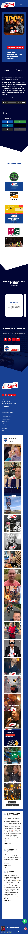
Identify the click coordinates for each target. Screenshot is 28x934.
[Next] (24, 305)
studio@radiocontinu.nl (7, 412)
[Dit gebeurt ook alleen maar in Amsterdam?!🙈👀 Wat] (12, 487)
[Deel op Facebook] (7, 121)
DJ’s (3, 423)
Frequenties (4, 418)
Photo (7, 841)
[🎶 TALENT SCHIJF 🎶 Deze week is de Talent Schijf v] (12, 577)
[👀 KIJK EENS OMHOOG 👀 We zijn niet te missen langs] (12, 505)
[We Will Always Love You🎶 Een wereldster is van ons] (12, 541)
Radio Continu (10, 813)
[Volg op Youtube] (9, 395)
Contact (4, 432)
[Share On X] (20, 125)
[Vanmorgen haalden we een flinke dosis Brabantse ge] (12, 595)
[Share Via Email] (7, 129)
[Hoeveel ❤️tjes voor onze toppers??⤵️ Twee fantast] (12, 791)
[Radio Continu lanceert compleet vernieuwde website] (12, 737)
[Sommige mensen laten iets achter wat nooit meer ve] (12, 523)
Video (7, 863)
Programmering (5, 421)
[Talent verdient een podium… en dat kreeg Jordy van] (12, 720)
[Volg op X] (18, 339)
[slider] (24, 102)
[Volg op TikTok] (14, 339)
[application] (14, 102)
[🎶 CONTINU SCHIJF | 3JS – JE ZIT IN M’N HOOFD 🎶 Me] (12, 666)
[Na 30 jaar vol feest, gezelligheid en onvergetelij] (12, 755)
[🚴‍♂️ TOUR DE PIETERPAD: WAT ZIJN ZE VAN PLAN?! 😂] (12, 452)
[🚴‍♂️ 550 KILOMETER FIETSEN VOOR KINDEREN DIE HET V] (12, 612)
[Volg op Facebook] (5, 339)
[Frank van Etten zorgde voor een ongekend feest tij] (12, 702)
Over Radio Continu (6, 416)
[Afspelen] (3, 102)
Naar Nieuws (8, 70)
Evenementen (5, 426)
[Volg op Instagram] (9, 339)
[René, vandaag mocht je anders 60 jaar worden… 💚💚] (12, 630)
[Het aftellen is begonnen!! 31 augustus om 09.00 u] (12, 684)
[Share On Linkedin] (7, 125)
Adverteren (4, 428)
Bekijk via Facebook (7, 843)
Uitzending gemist (6, 419)
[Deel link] (20, 129)
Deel (5, 845)
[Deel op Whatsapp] (20, 121)
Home (20, 70)
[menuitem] (2, 932)
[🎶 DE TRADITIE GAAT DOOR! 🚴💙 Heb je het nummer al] (12, 470)
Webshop (4, 425)
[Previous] (3, 305)
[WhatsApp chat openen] (24, 921)
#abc (19, 896)
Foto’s (3, 430)
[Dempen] (20, 102)
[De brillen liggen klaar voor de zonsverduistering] (12, 648)
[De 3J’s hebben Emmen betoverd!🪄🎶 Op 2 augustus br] (12, 773)
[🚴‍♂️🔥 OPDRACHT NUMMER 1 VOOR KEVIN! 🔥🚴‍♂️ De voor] (12, 559)
